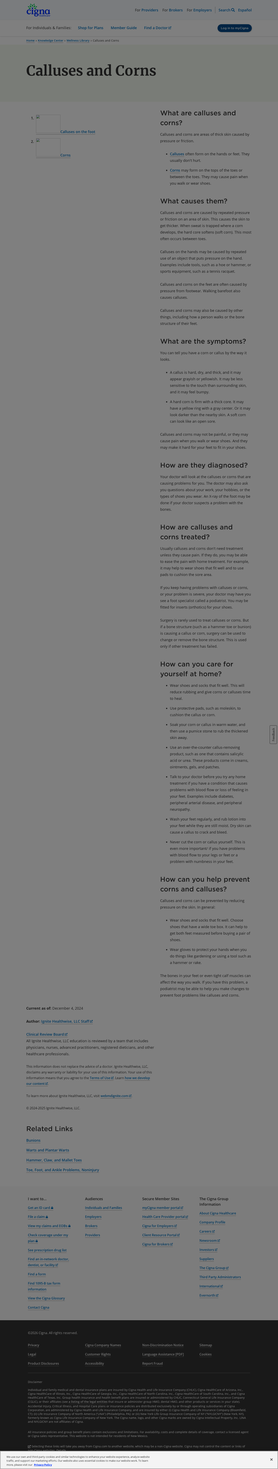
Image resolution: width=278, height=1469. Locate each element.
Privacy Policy (43, 1465)
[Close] (271, 1459)
